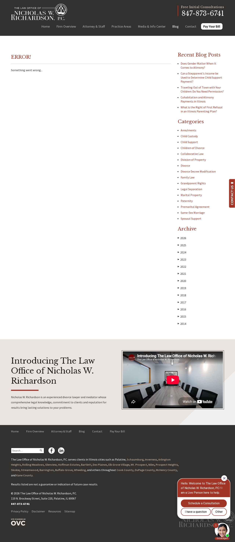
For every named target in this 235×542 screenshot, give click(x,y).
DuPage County (145, 470)
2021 (182, 274)
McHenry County (166, 470)
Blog (175, 26)
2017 (182, 302)
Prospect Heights (167, 464)
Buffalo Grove (64, 470)
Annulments (188, 130)
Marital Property (191, 195)
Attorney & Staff (94, 26)
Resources (54, 511)
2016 (182, 309)
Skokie (15, 470)
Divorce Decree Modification (198, 171)
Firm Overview (66, 26)
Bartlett (86, 464)
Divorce (185, 165)
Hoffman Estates (69, 464)
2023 (182, 259)
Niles (151, 464)
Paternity (187, 201)
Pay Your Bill (211, 26)
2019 (182, 288)
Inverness (151, 459)
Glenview (51, 464)
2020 (182, 281)
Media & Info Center (152, 26)
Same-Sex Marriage (193, 212)
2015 (182, 316)
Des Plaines (100, 464)
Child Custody (189, 136)
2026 (182, 238)
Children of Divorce (193, 148)
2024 (182, 252)
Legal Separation (191, 189)
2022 (182, 267)
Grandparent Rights (193, 183)
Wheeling (80, 470)
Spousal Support (191, 218)
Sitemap (69, 511)
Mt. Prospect (139, 464)
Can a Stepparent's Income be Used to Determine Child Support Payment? (201, 77)
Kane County (24, 475)
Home (45, 26)
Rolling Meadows (33, 464)
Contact (190, 26)
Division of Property (193, 159)
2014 (182, 324)
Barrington (46, 470)
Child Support (189, 142)
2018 (182, 295)
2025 (182, 245)
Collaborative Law (192, 154)
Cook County (125, 470)
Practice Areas (121, 26)
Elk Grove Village (118, 464)
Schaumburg (135, 459)
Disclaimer (38, 511)
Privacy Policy (19, 511)
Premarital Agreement (195, 207)
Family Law (187, 177)
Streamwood (29, 470)
